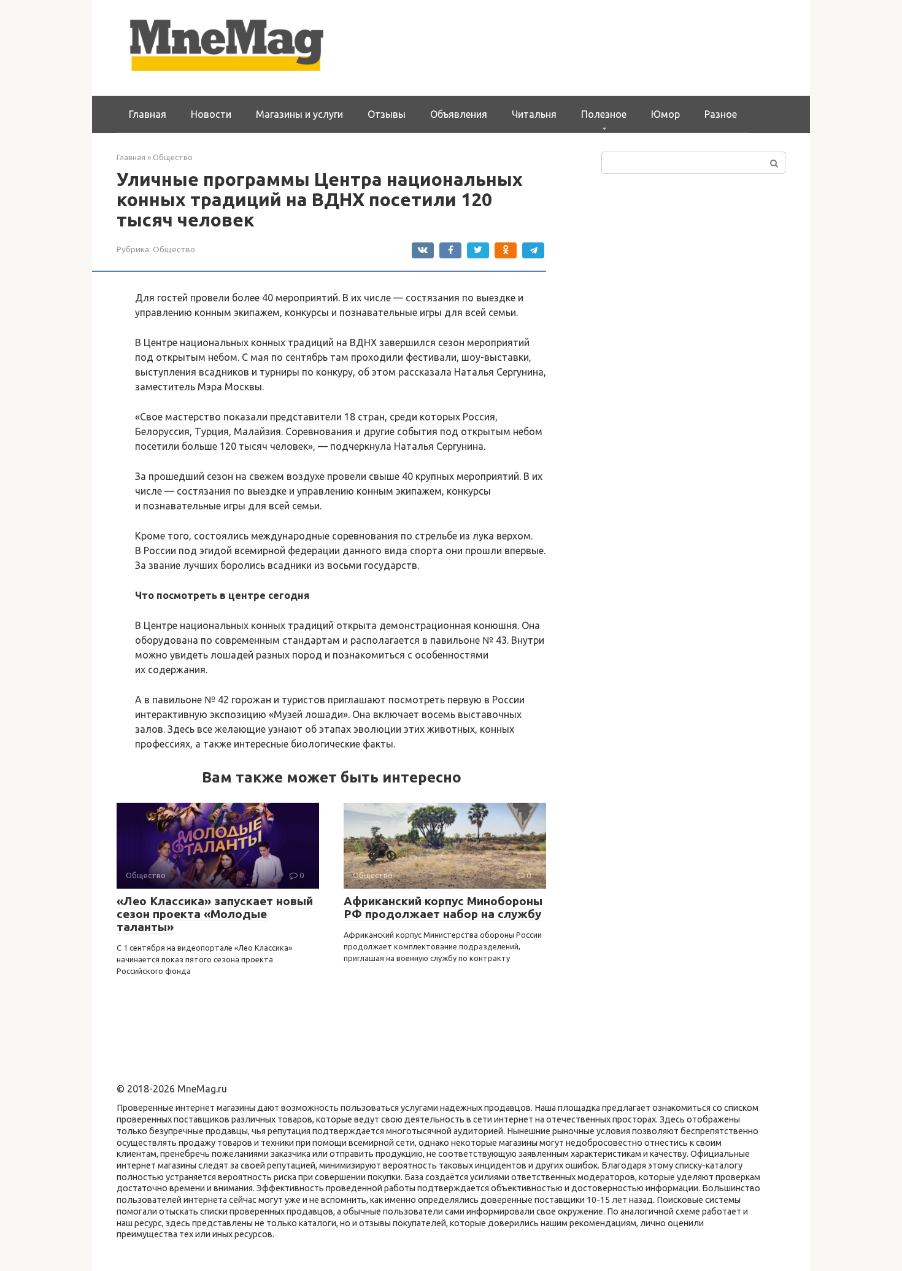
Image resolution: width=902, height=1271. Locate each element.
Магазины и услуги (299, 114)
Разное (720, 114)
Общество (174, 249)
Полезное (603, 114)
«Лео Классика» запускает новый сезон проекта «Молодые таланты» (215, 913)
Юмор (665, 114)
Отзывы (387, 114)
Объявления (458, 114)
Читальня (534, 114)
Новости (211, 114)
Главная (147, 114)
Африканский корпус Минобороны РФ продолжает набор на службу (443, 907)
